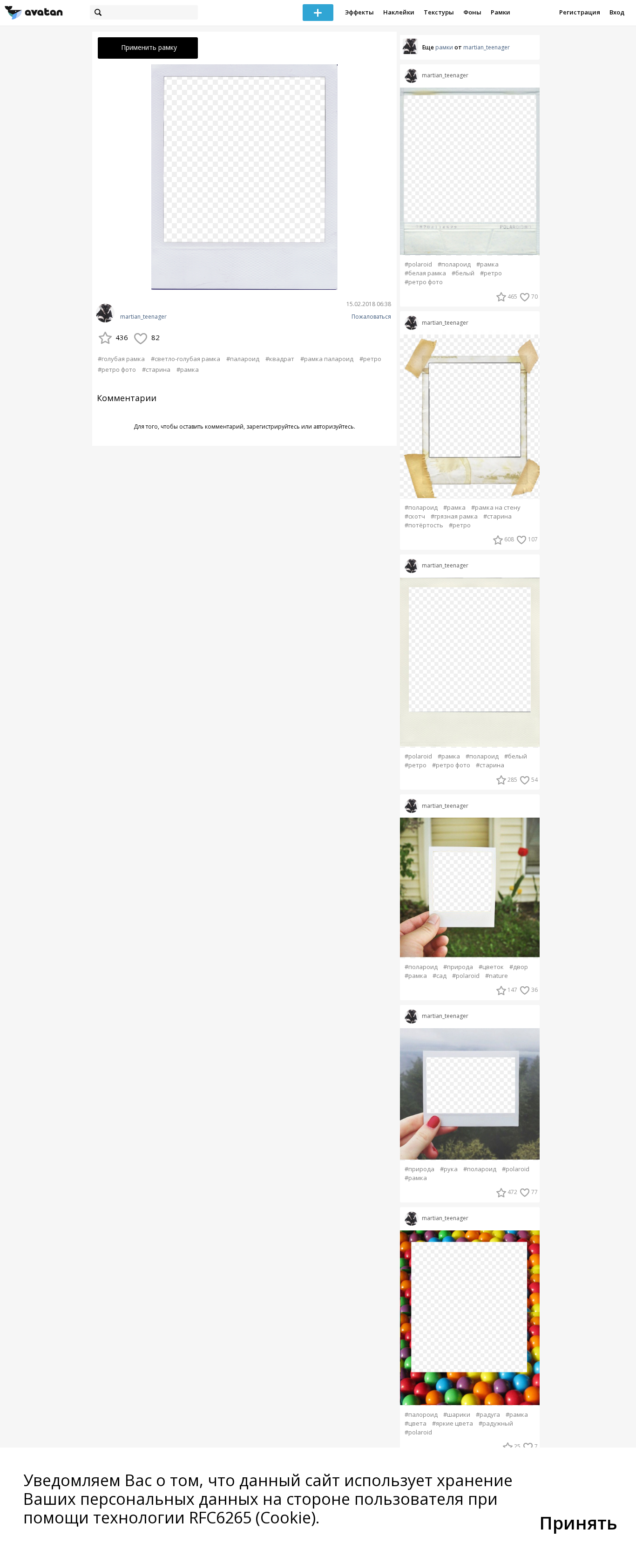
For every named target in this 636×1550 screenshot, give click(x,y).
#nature (496, 976)
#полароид (454, 264)
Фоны (472, 12)
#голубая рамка (121, 359)
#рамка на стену (496, 508)
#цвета (415, 1423)
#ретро (370, 359)
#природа (458, 967)
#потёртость (424, 525)
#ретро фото (117, 369)
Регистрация (579, 12)
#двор (518, 967)
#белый (463, 273)
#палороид (421, 1415)
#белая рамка (425, 273)
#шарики (456, 1415)
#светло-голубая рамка (185, 359)
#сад (440, 976)
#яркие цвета (452, 1423)
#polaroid (418, 264)
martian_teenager (143, 317)
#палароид (242, 359)
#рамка (187, 369)
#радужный (496, 1423)
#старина (156, 369)
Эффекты (359, 12)
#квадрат (279, 359)
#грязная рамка (454, 516)
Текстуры (439, 12)
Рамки (500, 12)
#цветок (491, 967)
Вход (616, 12)
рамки (444, 47)
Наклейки (398, 12)
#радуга (488, 1415)
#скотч (415, 516)
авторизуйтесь (333, 426)
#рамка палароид (326, 359)
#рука (449, 1169)
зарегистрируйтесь (273, 426)
